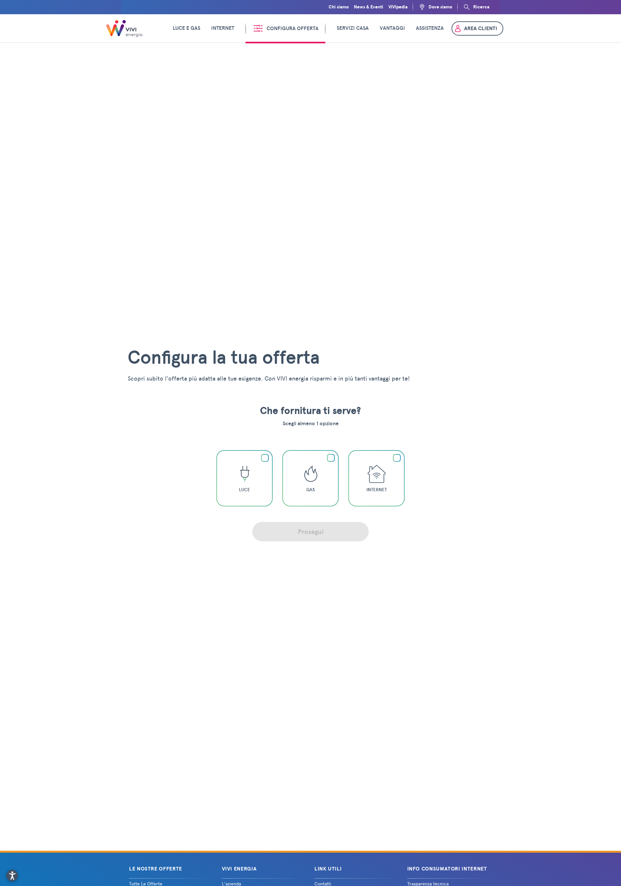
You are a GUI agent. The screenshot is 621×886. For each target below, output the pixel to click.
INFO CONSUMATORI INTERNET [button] (447, 869)
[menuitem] (186, 28)
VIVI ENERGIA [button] (239, 869)
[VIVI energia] (125, 28)
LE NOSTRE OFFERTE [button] (155, 869)
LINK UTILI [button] (328, 869)
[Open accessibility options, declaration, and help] (12, 875)
